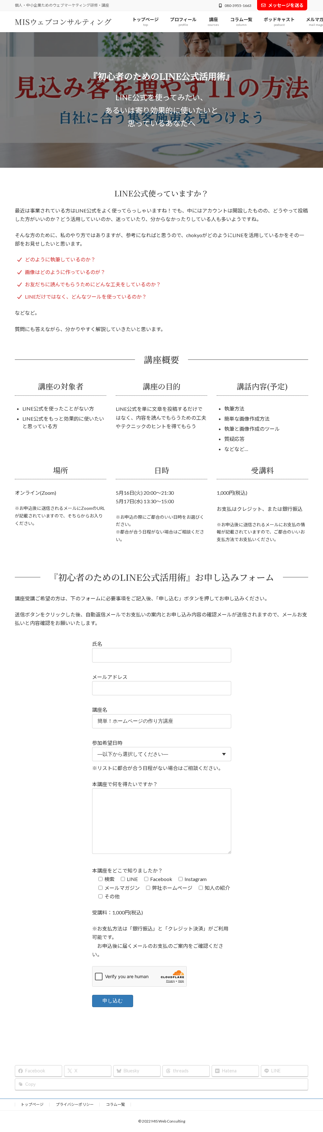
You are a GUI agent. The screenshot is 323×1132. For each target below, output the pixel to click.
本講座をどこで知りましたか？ (127, 870)
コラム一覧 (115, 1104)
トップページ (32, 1104)
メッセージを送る (285, 5)
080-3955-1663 (238, 5)
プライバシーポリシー (75, 1104)
